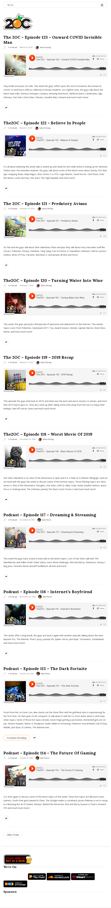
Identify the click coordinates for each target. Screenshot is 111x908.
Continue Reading (16, 737)
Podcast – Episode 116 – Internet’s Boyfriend (47, 591)
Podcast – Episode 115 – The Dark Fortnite (45, 668)
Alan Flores (46, 520)
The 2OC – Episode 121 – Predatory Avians (45, 203)
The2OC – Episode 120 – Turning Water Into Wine (53, 280)
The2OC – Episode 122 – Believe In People (44, 122)
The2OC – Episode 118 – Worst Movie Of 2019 (47, 434)
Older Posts (13, 834)
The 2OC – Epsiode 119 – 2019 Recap (38, 357)
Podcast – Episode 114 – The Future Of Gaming (49, 752)
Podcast (13, 47)
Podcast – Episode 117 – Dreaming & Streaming (49, 514)
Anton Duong (45, 47)
